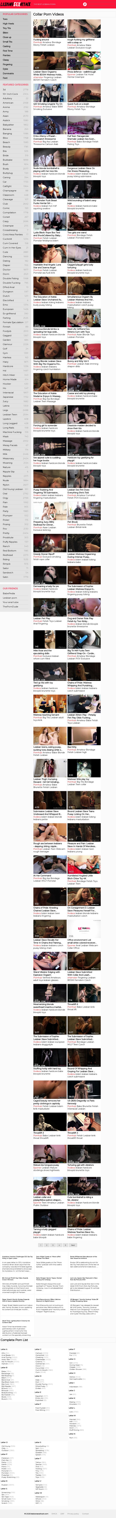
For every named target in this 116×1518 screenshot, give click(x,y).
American (15, 102)
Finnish (15, 326)
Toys (83, 109)
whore (36, 658)
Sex (3, 1494)
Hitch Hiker (15, 375)
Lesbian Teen (15, 414)
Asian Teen (6, 1359)
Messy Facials (15, 445)
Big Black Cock (8, 1382)
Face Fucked (40, 1408)
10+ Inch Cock (15, 94)
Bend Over (6, 1380)
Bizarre (4, 1388)
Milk (15, 454)
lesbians (93, 174)
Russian (5, 1485)
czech (84, 305)
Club (15, 203)
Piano (4, 1466)
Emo (15, 304)
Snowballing (41, 1446)
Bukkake (15, 159)
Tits (37, 1473)
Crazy (15, 221)
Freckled (72, 1353)
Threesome (39, 144)
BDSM (36, 80)
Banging (15, 133)
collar (47, 559)
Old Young (6, 1446)
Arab (56, 144)
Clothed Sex (40, 1364)
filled (47, 658)
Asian (15, 116)
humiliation (55, 369)
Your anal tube (11, 602)
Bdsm (4, 1378)
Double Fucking (15, 282)
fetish (36, 559)
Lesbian (51, 45)
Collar (70, 948)
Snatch (4, 1503)
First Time (8, 51)
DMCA (54, 1514)
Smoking (37, 109)
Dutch (15, 296)
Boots (4, 1397)
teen (91, 849)
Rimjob (15, 563)
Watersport (40, 1497)
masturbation (74, 305)
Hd (15, 370)
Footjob (15, 331)
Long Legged (15, 423)
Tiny (37, 1471)
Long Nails (15, 427)
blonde (61, 174)
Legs (15, 410)
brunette (80, 208)
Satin (15, 577)
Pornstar (37, 240)
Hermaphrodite (75, 1379)
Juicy (15, 401)
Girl (70, 1363)
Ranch (15, 546)
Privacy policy (73, 1514)
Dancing (15, 256)
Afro (3, 1353)
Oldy (4, 1448)
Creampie (15, 225)
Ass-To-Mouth (7, 1361)
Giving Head (74, 1365)
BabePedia (9, 593)
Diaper (15, 265)
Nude (15, 480)
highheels (54, 1170)
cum (42, 658)
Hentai (70, 77)
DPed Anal (15, 287)
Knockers (73, 1404)
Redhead (15, 555)
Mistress (72, 1426)
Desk (37, 1380)
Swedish (39, 1452)
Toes (5, 19)
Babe (88, 45)
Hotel (91, 74)
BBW (60, 106)
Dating (15, 260)
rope (41, 559)
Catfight (15, 186)
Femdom (45, 80)
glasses (54, 980)
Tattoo (38, 1462)
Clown (38, 1366)
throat (70, 1009)
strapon (71, 366)
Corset (15, 217)
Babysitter (15, 124)
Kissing (72, 1402)
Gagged (15, 335)
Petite (4, 1464)
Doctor (15, 269)
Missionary (15, 458)
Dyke (5, 69)
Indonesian (73, 1387)
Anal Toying (6, 1357)
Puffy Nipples (15, 542)
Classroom (15, 195)
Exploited (39, 1400)
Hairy (15, 361)
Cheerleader (40, 1359)
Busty (15, 168)
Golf (15, 348)
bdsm (78, 174)
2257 (62, 1514)
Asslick (15, 120)
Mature (53, 1167)
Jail (70, 1394)
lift (75, 1009)
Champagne (15, 190)
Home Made (15, 379)
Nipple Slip (15, 471)
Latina (15, 405)
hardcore (53, 174)
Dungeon (15, 291)
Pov (15, 528)
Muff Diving (74, 1430)
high (84, 752)
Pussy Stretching (8, 1477)
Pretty (15, 533)
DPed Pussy (40, 1386)
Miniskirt (73, 1424)
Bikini (5, 32)
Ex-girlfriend (15, 313)
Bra (15, 151)
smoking (56, 557)
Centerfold (40, 1355)
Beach (15, 142)
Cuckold (15, 239)
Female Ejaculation (15, 322)
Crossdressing (15, 230)
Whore (38, 1499)
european (60, 1042)
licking (52, 302)
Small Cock (6, 1499)
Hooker (15, 383)
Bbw (15, 138)
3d (15, 89)
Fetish (43, 45)
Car (15, 181)
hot (50, 206)
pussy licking (73, 176)
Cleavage (15, 199)
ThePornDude (10, 606)
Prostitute (15, 537)
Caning (15, 177)
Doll (37, 1382)
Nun (71, 1438)
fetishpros (47, 240)
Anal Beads (6, 1355)
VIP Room (40, 1489)
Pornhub (37, 42)
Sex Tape (5, 1497)
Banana (15, 129)
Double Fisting (15, 278)
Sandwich (15, 572)
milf (55, 206)
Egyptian (39, 1396)
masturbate (44, 1109)
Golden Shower (75, 1369)
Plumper (15, 515)
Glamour (15, 344)
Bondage (56, 42)
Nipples (15, 476)
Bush (15, 164)
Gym (15, 353)
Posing (15, 524)
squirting (37, 208)
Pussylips (5, 1475)
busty (36, 305)
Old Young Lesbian (15, 489)
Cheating (39, 1357)
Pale (15, 506)
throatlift (44, 1138)
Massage (15, 441)
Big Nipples (6, 1386)
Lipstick (15, 419)
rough (88, 47)
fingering (37, 369)
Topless (38, 1475)
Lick (71, 1412)
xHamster (38, 77)
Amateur (47, 42)
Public (36, 1205)
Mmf (71, 1428)
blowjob (37, 176)
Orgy (15, 498)
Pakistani (5, 1458)
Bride (15, 155)
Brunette (81, 524)
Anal (35, 623)
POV (76, 498)
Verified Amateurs (51, 977)
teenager (44, 851)
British (79, 527)
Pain (15, 502)
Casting (6, 46)
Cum (38, 1372)
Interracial (15, 392)
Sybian (38, 1455)
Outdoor (44, 1205)
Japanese (15, 397)
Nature (15, 467)
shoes (46, 1170)
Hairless (15, 357)
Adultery (15, 98)
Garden (15, 340)
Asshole (5, 1364)
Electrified (15, 300)
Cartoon (49, 144)
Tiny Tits (7, 28)
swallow (46, 208)
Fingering (7, 64)
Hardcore (15, 366)
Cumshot (90, 495)
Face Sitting (40, 1410)
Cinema (39, 1361)
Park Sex (5, 1460)
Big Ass (46, 141)
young (79, 851)
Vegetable (39, 1487)
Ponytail (5, 1471)
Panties (6, 55)
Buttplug (15, 173)
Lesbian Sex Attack (16, 4)
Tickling (39, 1469)
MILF (44, 881)
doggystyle (47, 1044)
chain (49, 948)
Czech (53, 80)
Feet (5, 78)
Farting (15, 318)
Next (73, 1245)
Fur (70, 1355)
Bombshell (6, 1395)
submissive (85, 176)
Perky (4, 1462)
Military (15, 449)
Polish (4, 1469)
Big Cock (5, 1384)
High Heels (8, 23)
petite (45, 819)
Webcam (60, 849)
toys (44, 176)
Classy (6, 60)
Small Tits (7, 42)
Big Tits (46, 717)
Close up (7, 37)
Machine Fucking (15, 432)
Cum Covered (15, 243)
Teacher (39, 1464)
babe (94, 206)
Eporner (71, 74)
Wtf (37, 1503)
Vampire (39, 1485)
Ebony (36, 45)
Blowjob (5, 1390)
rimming (94, 364)
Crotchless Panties (15, 234)
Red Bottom (15, 550)
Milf (70, 1421)
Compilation (15, 212)
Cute (15, 252)
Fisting (70, 144)
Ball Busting (7, 1376)
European (15, 309)
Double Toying (41, 1384)
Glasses (72, 1367)
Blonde (86, 334)
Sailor (15, 568)
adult (61, 717)
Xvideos (37, 174)
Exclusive (80, 47)
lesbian (45, 174)
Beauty (15, 146)
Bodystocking (7, 1393)
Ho (15, 388)
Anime (15, 107)
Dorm (15, 274)
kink (53, 273)
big (49, 530)
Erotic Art (39, 1398)
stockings (38, 1170)
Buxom (5, 1399)
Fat (85, 74)
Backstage (6, 1373)
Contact (85, 1514)
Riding (15, 559)
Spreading (40, 1450)
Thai (37, 1466)
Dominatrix (8, 73)
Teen (44, 401)
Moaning (15, 462)
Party (15, 511)
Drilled (38, 1388)
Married (72, 1419)
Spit (37, 1448)
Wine (38, 1501)
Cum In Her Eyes (15, 247)
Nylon (15, 484)
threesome (82, 626)
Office (76, 948)
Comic (15, 208)
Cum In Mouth (42, 1370)
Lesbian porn (10, 597)
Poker (15, 520)
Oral (15, 493)
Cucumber (40, 1368)
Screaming (6, 1492)
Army (15, 111)
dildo (77, 366)
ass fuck (46, 273)
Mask (15, 436)
